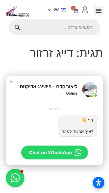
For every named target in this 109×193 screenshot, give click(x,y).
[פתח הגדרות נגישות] (98, 182)
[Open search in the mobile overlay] (54, 27)
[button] (98, 10)
